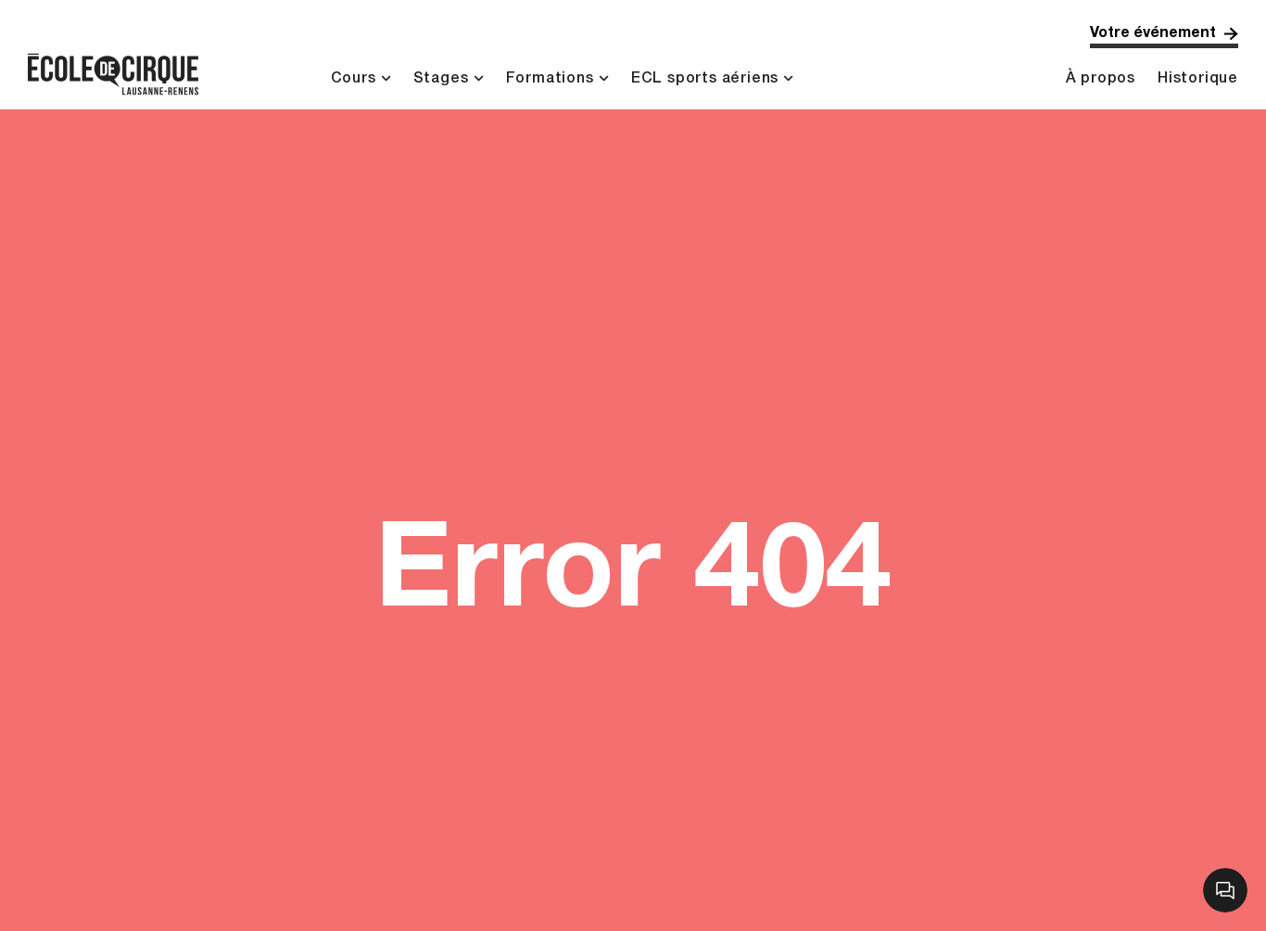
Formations (550, 78)
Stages (441, 78)
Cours (353, 78)
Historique (1198, 78)
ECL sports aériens (705, 78)
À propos (1100, 78)
